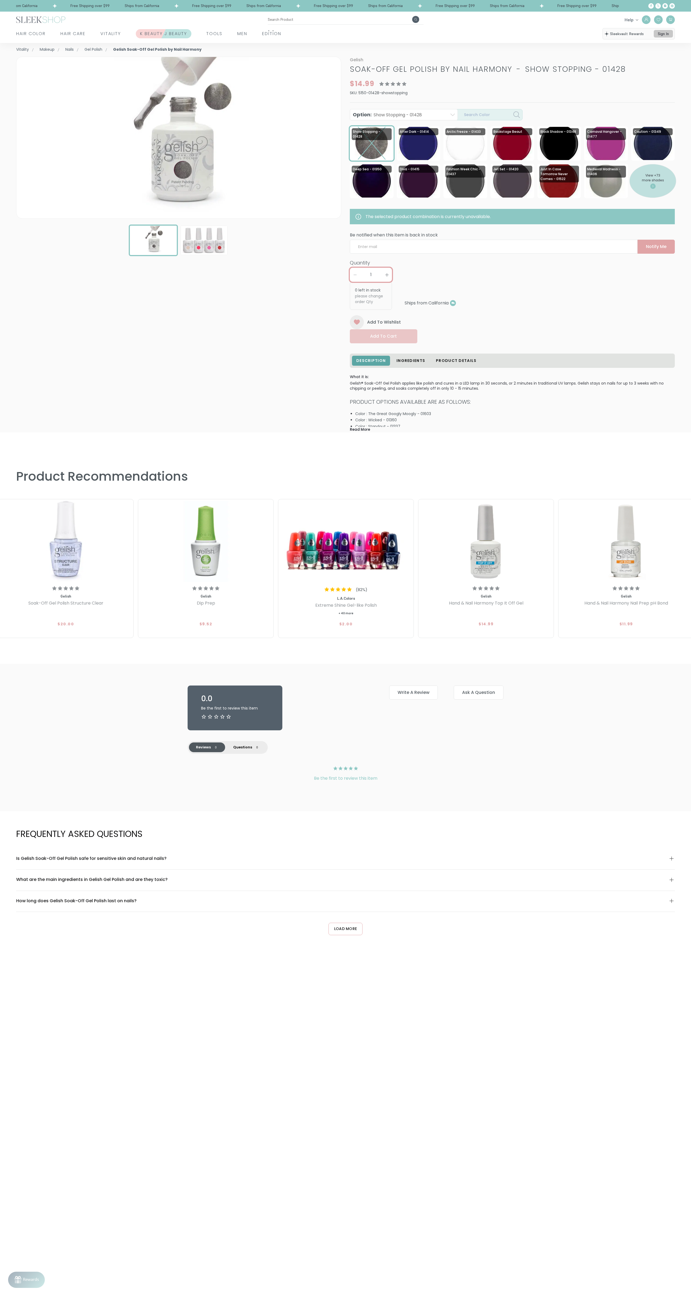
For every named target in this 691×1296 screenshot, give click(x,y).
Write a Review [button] (413, 692)
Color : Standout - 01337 (377, 426)
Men (242, 33)
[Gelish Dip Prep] (205, 541)
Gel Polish (93, 49)
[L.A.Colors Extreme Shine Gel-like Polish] (346, 541)
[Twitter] (658, 6)
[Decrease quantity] (355, 275)
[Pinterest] (672, 6)
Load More (345, 928)
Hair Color (31, 33)
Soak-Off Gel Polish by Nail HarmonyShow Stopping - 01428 (488, 69)
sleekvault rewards (627, 33)
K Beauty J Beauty (163, 33)
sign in (663, 33)
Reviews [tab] (203, 747)
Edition (271, 33)
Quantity (360, 262)
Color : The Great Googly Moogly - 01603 (393, 413)
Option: (387, 114)
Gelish (356, 60)
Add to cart (383, 336)
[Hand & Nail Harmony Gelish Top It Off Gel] (486, 541)
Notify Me (656, 246)
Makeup (47, 49)
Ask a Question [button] (478, 692)
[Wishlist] (658, 19)
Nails (69, 49)
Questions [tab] (242, 747)
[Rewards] (26, 1280)
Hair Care (73, 33)
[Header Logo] (40, 19)
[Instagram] (665, 6)
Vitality (110, 33)
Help (629, 19)
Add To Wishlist (384, 322)
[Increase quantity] (387, 275)
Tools (214, 33)
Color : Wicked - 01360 (376, 420)
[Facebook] (651, 6)
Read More (360, 429)
